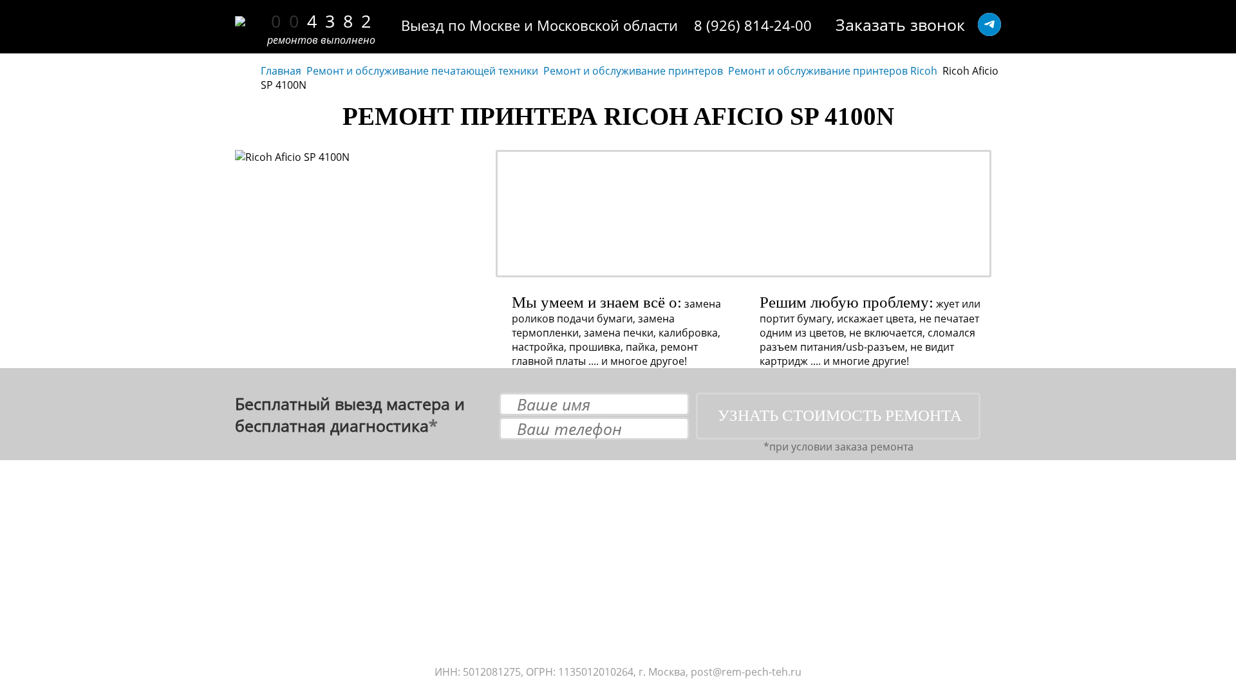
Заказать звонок (900, 24)
